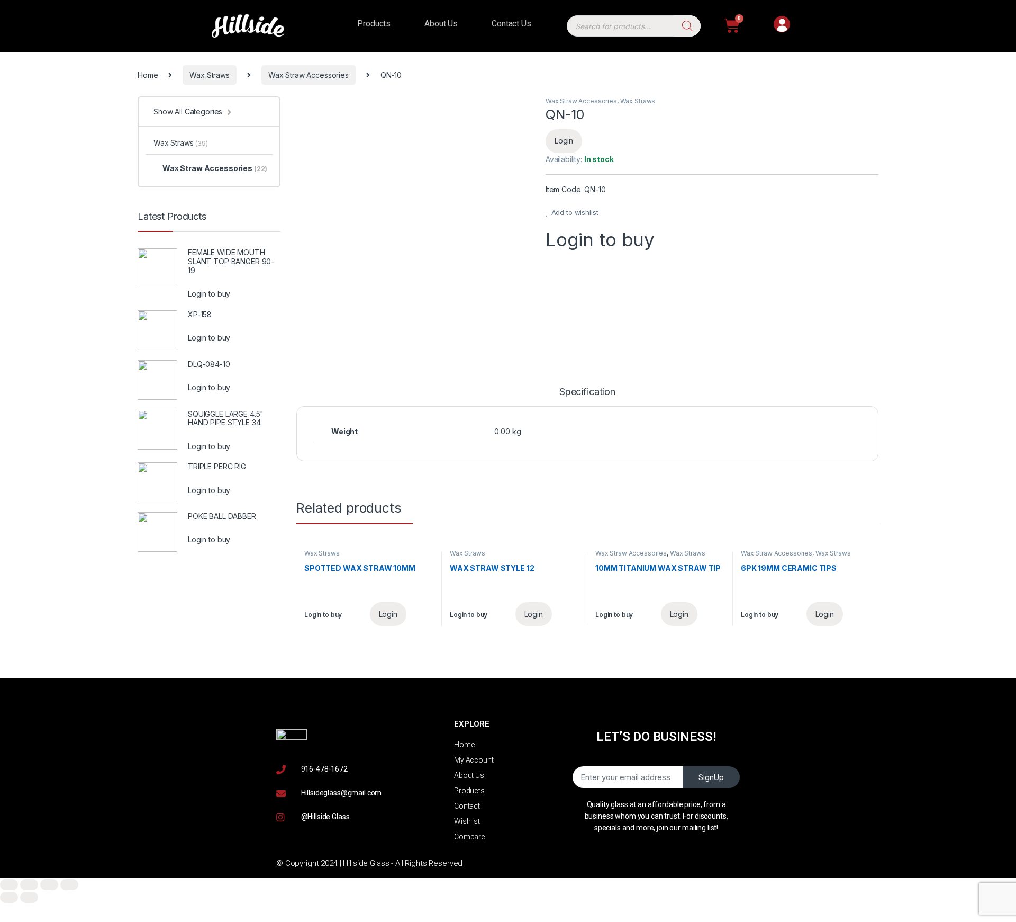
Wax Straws (209, 74)
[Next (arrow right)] (29, 897)
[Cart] (731, 26)
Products (374, 24)
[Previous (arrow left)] (9, 897)
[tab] (587, 396)
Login (564, 140)
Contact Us (511, 24)
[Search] (687, 26)
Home (148, 74)
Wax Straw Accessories (308, 74)
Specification (587, 392)
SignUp (711, 777)
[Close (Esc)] (9, 884)
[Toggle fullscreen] (49, 884)
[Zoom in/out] (69, 884)
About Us (441, 24)
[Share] (29, 884)
